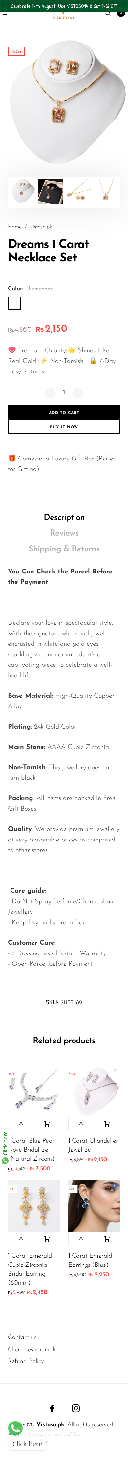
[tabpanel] (64, 103)
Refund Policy (26, 1361)
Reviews (64, 533)
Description (64, 517)
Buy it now (64, 427)
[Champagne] (14, 303)
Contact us (22, 1337)
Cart (121, 13)
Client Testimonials (32, 1350)
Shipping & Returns (64, 549)
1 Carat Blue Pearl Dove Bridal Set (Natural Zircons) (32, 1150)
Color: (30, 289)
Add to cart (47, 1123)
